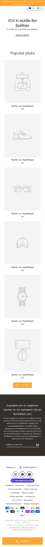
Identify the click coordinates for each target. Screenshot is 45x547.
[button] (35, 8)
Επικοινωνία (20, 485)
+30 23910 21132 (14, 528)
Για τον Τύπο (17, 500)
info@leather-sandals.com (28, 528)
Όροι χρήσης (28, 500)
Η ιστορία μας (30, 496)
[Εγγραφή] (37, 444)
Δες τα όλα (22, 385)
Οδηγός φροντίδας (16, 496)
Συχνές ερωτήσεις (33, 485)
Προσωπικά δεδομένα (14, 504)
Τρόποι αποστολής (15, 489)
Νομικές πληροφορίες (31, 504)
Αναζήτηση (9, 485)
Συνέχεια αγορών (22, 35)
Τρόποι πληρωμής (30, 489)
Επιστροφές (15, 493)
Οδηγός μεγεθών (28, 493)
